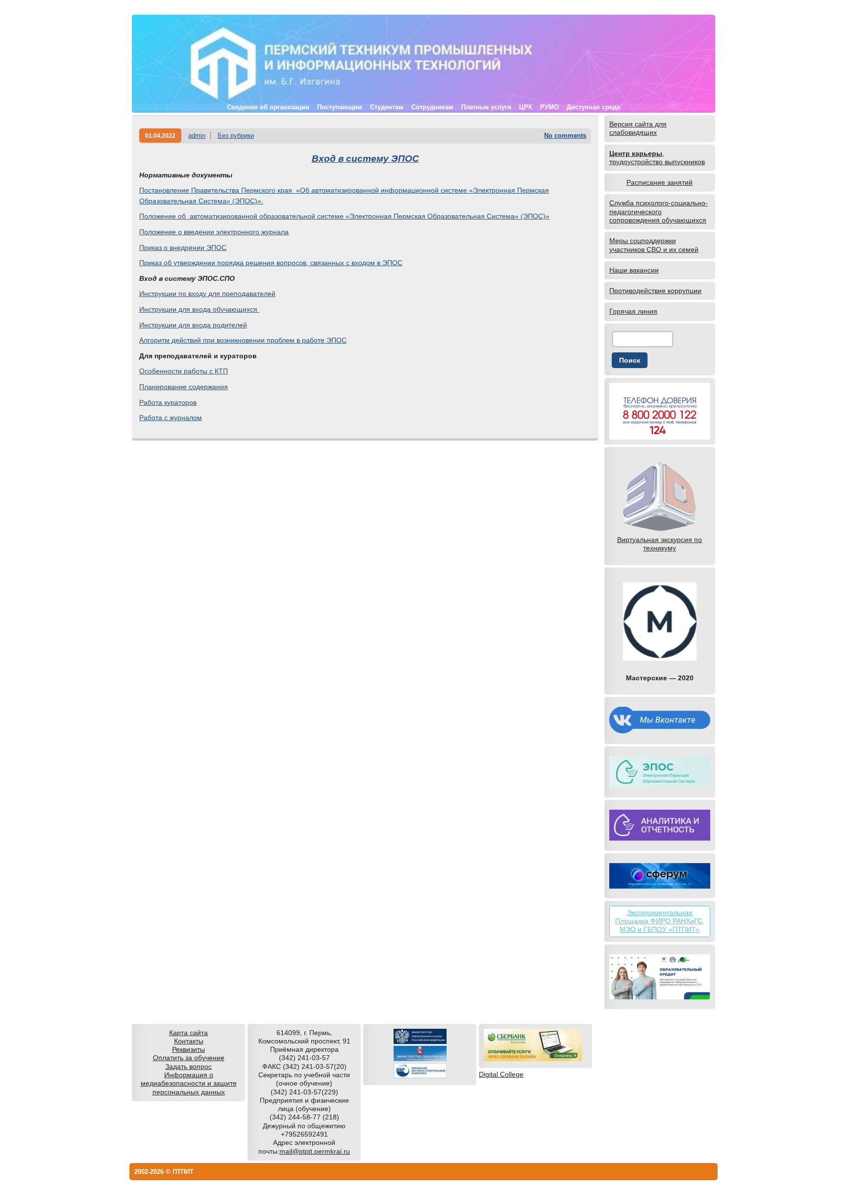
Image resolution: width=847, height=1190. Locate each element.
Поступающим (339, 107)
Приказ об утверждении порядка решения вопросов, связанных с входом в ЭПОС (270, 263)
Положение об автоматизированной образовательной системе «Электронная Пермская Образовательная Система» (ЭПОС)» (344, 216)
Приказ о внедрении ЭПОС (182, 247)
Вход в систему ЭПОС (365, 158)
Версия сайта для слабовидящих (638, 128)
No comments (565, 135)
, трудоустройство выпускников (657, 157)
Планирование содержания (183, 387)
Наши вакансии (634, 270)
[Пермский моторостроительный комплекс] (420, 1076)
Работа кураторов (168, 402)
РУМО (549, 107)
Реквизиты (188, 1049)
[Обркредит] (659, 976)
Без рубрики (236, 135)
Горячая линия (633, 311)
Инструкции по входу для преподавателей (207, 294)
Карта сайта (188, 1033)
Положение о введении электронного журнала (214, 232)
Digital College (501, 1074)
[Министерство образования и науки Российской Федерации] (420, 1041)
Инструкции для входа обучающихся (199, 309)
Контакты (188, 1041)
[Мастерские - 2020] (659, 621)
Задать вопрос (188, 1066)
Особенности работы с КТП (183, 371)
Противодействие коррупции (655, 291)
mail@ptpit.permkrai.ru (314, 1151)
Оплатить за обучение (188, 1058)
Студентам (386, 107)
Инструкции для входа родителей (193, 325)
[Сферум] (659, 876)
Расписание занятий (659, 182)
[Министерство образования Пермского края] (420, 1059)
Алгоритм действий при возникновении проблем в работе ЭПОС (243, 340)
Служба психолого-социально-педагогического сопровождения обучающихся (658, 211)
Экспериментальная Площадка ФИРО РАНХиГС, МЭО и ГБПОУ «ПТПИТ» (659, 921)
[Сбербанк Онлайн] (533, 1059)
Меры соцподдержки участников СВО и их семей (653, 245)
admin (196, 135)
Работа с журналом (170, 417)
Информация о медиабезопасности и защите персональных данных (189, 1083)
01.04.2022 (160, 135)
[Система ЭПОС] (659, 772)
